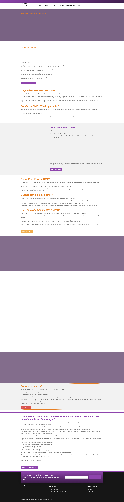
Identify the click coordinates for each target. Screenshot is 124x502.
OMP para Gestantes (59, 5)
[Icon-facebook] (101, 1)
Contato (80, 5)
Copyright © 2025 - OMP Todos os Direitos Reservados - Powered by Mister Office (36, 499)
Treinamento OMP (70, 5)
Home (39, 5)
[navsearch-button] (99, 5)
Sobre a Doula (47, 5)
